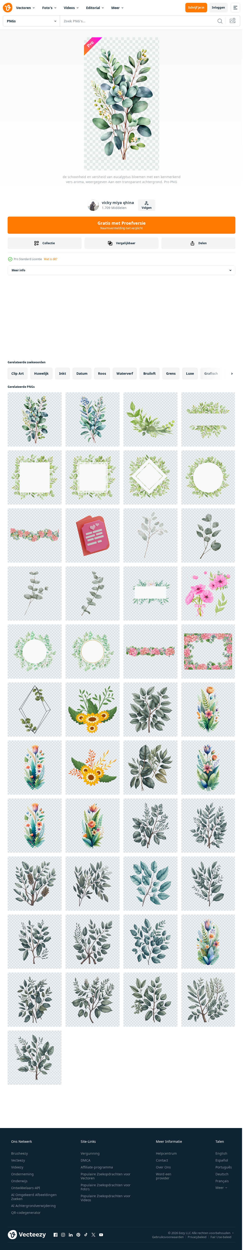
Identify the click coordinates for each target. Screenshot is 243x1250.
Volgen (145, 208)
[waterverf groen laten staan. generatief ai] (150, 709)
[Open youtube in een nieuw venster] (101, 1234)
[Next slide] (224, 373)
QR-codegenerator (25, 1212)
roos (102, 373)
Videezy (17, 1167)
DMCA (84, 1160)
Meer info (18, 270)
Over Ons (160, 1167)
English (218, 1153)
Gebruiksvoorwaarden (164, 1237)
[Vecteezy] (7, 7)
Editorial (93, 7)
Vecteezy (17, 1160)
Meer (115, 7)
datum (82, 373)
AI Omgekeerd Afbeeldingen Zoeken (28, 1196)
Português (220, 1167)
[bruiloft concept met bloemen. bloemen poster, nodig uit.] (92, 709)
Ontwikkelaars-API (25, 1188)
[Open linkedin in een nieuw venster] (71, 1234)
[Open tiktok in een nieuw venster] (86, 1234)
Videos (69, 7)
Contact (159, 1160)
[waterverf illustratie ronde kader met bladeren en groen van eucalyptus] (35, 651)
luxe (190, 373)
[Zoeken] (216, 21)
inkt (62, 373)
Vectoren (23, 7)
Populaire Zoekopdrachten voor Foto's (104, 1187)
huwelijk (41, 373)
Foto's (47, 7)
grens (171, 373)
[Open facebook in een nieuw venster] (55, 1234)
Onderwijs (19, 1181)
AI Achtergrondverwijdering (33, 1205)
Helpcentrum (163, 1153)
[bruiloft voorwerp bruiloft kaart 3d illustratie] (92, 535)
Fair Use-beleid (217, 1237)
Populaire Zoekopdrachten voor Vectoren (104, 1176)
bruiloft (149, 373)
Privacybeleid (193, 1237)
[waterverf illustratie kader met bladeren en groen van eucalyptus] (208, 419)
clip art (17, 373)
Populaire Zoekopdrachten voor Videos (104, 1198)
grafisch (211, 373)
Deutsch (218, 1174)
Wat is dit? (50, 259)
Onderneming (22, 1174)
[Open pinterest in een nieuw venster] (78, 1234)
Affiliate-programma (95, 1167)
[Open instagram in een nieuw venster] (63, 1234)
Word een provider (160, 1176)
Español (218, 1160)
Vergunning (88, 1153)
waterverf (125, 373)
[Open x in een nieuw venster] (93, 1234)
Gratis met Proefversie (120, 225)
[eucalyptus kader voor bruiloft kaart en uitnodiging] (35, 709)
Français (219, 1181)
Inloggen (214, 7)
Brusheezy (19, 1153)
